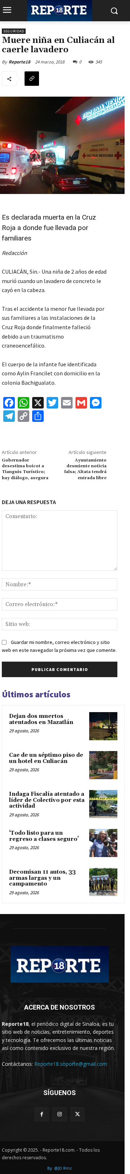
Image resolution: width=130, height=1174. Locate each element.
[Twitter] (77, 1114)
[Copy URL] (32, 78)
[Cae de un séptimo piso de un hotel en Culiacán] (103, 765)
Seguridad (13, 31)
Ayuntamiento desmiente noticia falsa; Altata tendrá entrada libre (85, 469)
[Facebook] (42, 1114)
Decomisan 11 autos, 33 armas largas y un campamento (42, 878)
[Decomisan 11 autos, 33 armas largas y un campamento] (103, 882)
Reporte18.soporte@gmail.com (70, 1063)
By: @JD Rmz (59, 1168)
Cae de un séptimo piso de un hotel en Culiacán (46, 758)
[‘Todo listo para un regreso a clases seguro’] (103, 843)
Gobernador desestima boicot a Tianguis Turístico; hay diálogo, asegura (25, 469)
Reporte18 (19, 62)
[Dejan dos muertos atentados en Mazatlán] (103, 726)
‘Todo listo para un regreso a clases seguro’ (44, 836)
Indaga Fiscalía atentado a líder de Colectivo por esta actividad (46, 800)
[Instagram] (59, 1114)
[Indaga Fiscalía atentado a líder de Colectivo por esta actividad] (103, 804)
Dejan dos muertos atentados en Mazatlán (41, 719)
